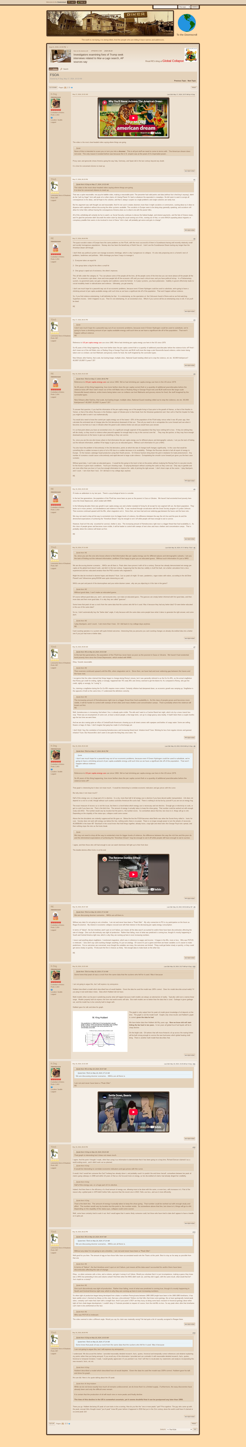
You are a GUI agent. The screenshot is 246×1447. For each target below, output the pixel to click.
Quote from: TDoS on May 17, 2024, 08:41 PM (92, 379)
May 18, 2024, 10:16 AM (80, 1064)
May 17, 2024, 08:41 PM (80, 320)
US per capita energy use (92, 343)
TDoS (53, 179)
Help (179, 1444)
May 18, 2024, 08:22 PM (80, 1232)
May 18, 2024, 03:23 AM (80, 374)
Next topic (192, 81)
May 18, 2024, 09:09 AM (80, 647)
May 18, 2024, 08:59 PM (80, 1332)
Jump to (163, 1429)
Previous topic (180, 81)
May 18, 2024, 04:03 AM (80, 489)
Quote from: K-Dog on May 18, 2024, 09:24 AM (92, 1152)
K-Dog (54, 94)
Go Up (51, 1423)
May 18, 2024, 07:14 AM (80, 547)
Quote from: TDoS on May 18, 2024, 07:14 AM (92, 912)
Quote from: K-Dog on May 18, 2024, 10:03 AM (92, 1338)
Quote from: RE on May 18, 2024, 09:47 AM (91, 1069)
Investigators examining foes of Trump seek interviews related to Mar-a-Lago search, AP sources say (99, 58)
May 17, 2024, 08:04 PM (80, 238)
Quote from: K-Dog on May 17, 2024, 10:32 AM (92, 184)
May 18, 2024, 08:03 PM (80, 1147)
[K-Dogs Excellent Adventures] (52, 118)
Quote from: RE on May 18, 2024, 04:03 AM (91, 652)
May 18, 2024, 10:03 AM (80, 966)
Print (194, 87)
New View (190, 171)
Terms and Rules (187, 1444)
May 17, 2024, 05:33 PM (80, 179)
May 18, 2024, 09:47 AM (80, 907)
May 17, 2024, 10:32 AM (80, 94)
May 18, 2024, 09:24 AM (80, 746)
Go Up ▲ (197, 1444)
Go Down (53, 87)
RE (52, 238)
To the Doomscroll (187, 34)
